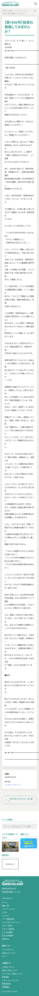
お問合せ (5, 939)
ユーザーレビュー (9, 909)
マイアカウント (8, 949)
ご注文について (8, 967)
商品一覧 (5, 905)
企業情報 (5, 987)
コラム (4, 912)
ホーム (4, 902)
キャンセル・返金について (12, 973)
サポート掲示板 (8, 929)
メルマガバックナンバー (13, 784)
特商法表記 (6, 983)
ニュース (5, 915)
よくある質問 (7, 932)
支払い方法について (10, 970)
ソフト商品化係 (8, 919)
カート (4, 956)
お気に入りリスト (9, 953)
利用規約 (5, 977)
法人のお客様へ (8, 935)
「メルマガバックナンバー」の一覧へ (20, 800)
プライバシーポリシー (10, 980)
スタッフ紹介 (7, 925)
